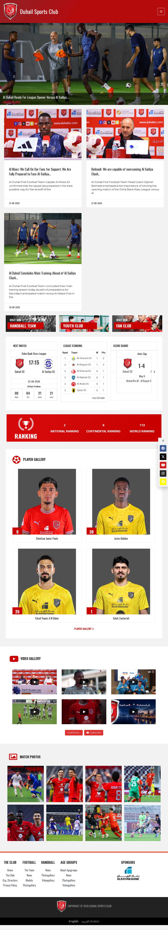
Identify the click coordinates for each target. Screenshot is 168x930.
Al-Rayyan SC (84, 364)
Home (10, 870)
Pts (103, 352)
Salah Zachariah (121, 618)
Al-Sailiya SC (48, 372)
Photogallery (29, 885)
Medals (29, 880)
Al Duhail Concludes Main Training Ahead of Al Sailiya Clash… (42, 275)
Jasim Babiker (121, 538)
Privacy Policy (10, 885)
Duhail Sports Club (39, 11)
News (29, 875)
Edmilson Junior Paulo (47, 538)
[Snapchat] (163, 482)
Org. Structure (10, 880)
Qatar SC (81, 390)
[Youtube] (163, 465)
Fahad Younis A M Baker (47, 618)
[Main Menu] (161, 11)
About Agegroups (68, 870)
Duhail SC (19, 372)
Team (74, 352)
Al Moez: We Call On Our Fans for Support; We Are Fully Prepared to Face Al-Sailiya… (40, 171)
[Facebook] (163, 448)
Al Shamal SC (84, 371)
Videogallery (48, 880)
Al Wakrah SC (84, 377)
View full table (98, 398)
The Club (10, 875)
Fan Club (123, 326)
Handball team (23, 326)
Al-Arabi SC (83, 383)
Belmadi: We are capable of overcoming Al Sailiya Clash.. (122, 171)
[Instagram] (163, 473)
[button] (84, 629)
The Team (29, 870)
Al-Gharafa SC (84, 358)
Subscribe (95, 732)
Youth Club (73, 326)
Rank (65, 352)
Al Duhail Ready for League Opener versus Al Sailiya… (36, 97)
